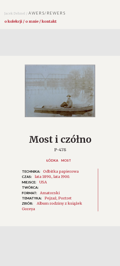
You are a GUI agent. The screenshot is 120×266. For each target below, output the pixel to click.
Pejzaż (51, 198)
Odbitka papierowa (61, 171)
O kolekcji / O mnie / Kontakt (30, 21)
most (66, 160)
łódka (52, 160)
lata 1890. (43, 176)
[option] (60, 94)
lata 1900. (61, 176)
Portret (65, 198)
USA (43, 182)
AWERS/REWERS (35, 13)
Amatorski (50, 192)
